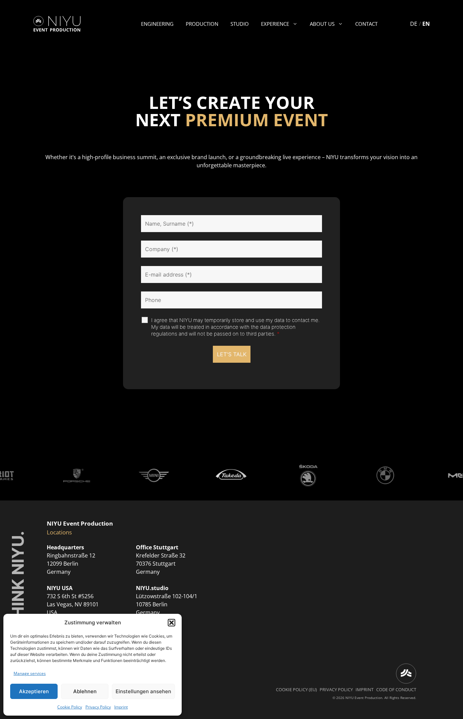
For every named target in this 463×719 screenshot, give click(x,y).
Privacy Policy (98, 707)
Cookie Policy (69, 707)
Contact (366, 23)
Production (202, 23)
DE (413, 23)
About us (322, 23)
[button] (171, 622)
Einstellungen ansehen (143, 691)
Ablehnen (85, 691)
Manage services (30, 673)
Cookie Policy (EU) (296, 689)
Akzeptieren (34, 691)
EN (426, 23)
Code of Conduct (396, 689)
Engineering (157, 23)
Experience (275, 23)
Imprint (121, 707)
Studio (239, 23)
